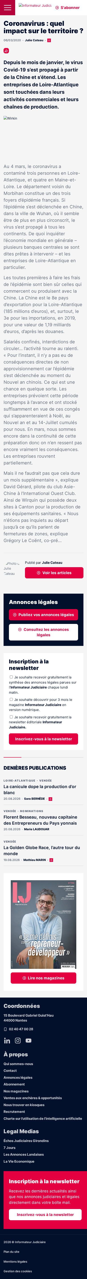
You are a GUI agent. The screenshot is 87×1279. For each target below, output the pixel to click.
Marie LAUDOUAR (36, 829)
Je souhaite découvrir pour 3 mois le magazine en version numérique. (40, 704)
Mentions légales (15, 1261)
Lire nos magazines (46, 978)
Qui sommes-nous (18, 1064)
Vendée (45, 780)
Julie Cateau (34, 40)
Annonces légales (18, 1077)
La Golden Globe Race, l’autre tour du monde (42, 850)
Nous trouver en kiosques (24, 1105)
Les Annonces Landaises (24, 1154)
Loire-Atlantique (19, 780)
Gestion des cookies (18, 1271)
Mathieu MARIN (34, 860)
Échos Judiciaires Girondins (26, 1141)
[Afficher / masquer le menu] (7, 7)
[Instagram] (17, 1040)
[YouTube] (28, 1040)
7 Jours (9, 1148)
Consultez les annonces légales (46, 632)
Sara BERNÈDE (34, 798)
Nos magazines (16, 1091)
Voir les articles (57, 573)
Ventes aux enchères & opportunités (33, 1098)
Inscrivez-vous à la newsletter (43, 739)
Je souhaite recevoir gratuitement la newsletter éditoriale (40, 722)
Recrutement (14, 1111)
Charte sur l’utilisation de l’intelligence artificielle (43, 1118)
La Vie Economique (19, 1161)
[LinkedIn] (7, 1040)
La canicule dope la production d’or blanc (40, 789)
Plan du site (11, 1251)
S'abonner (70, 7)
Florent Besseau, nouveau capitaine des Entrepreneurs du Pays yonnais (40, 820)
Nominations (31, 811)
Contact (10, 1070)
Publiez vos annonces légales (46, 614)
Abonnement (14, 1084)
